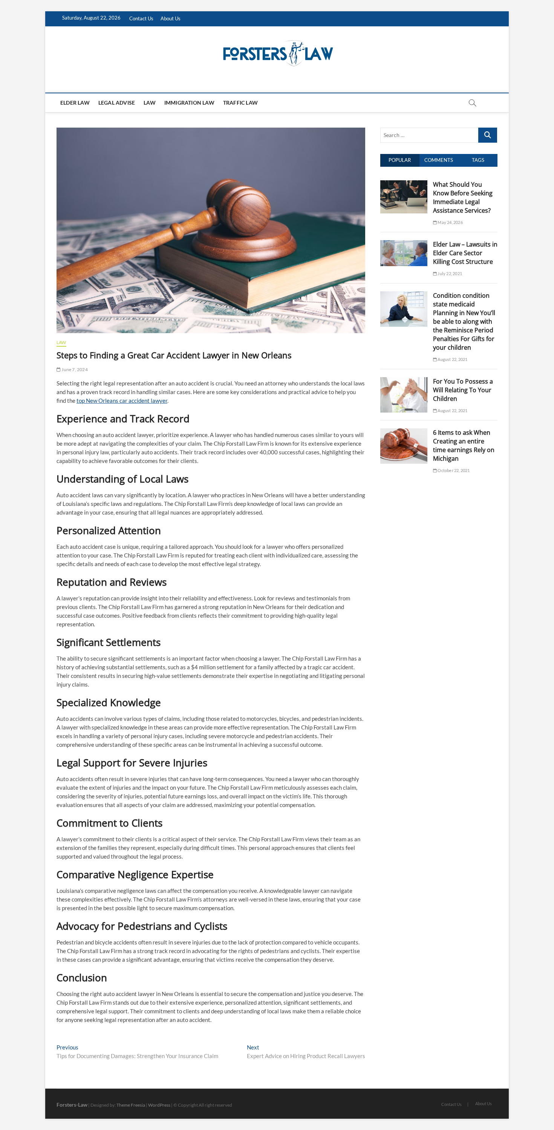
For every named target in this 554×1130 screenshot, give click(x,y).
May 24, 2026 (450, 222)
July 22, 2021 (449, 273)
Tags (478, 160)
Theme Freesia (130, 1105)
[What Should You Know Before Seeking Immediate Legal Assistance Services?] (403, 184)
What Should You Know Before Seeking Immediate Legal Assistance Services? (463, 197)
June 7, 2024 (74, 369)
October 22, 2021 (453, 470)
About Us (171, 18)
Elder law (75, 102)
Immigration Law (189, 102)
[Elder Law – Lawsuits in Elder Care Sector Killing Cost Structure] (403, 244)
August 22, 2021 (452, 359)
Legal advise (116, 102)
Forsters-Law (72, 1104)
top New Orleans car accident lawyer (122, 400)
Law (150, 102)
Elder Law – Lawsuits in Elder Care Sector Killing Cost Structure (465, 253)
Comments (438, 160)
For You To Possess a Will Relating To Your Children (463, 390)
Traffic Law (240, 102)
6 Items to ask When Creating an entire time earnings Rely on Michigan (463, 445)
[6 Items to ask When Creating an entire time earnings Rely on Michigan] (403, 432)
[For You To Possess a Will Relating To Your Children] (403, 381)
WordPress (159, 1105)
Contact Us (141, 18)
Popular (400, 160)
